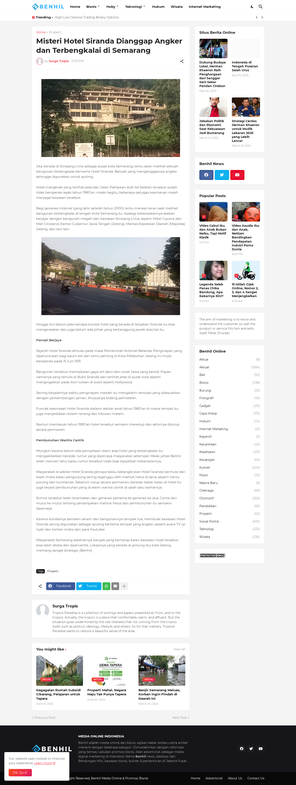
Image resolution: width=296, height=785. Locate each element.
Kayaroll (229, 437)
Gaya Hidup (229, 413)
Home (75, 7)
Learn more (43, 763)
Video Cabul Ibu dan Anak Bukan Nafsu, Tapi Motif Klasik (212, 232)
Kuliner (229, 467)
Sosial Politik (229, 521)
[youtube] (237, 175)
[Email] (115, 586)
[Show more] (124, 586)
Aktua (229, 359)
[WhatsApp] (106, 586)
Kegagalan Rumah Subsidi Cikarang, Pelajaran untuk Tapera (58, 694)
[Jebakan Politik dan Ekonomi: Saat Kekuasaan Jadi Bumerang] (213, 107)
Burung (229, 390)
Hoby (110, 7)
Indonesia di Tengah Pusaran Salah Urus (245, 66)
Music (229, 475)
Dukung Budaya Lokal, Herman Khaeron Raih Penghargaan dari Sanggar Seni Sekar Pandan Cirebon (212, 74)
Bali (229, 375)
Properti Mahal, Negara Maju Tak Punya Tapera (106, 692)
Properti (55, 32)
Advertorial (214, 778)
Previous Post (44, 718)
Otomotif (229, 498)
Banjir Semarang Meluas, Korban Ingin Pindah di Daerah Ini (159, 694)
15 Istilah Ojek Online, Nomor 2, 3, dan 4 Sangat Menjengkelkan (245, 290)
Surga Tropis (65, 606)
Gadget (229, 406)
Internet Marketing (205, 7)
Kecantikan (229, 444)
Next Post (179, 718)
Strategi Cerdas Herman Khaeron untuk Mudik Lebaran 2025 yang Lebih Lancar (245, 131)
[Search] (260, 6)
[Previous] (257, 17)
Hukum (158, 7)
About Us (235, 778)
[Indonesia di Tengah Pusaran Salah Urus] (246, 48)
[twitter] (222, 175)
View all (179, 649)
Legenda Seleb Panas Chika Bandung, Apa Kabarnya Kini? (98, 17)
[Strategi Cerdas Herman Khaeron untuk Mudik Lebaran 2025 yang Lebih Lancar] (246, 107)
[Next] (262, 17)
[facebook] (206, 175)
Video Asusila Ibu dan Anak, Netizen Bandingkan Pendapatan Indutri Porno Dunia (245, 237)
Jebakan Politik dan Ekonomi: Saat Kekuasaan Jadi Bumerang (212, 127)
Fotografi (229, 398)
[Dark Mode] (252, 6)
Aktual (229, 367)
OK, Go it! (20, 773)
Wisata (177, 7)
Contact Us (255, 778)
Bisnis (91, 7)
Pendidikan (229, 506)
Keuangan (229, 460)
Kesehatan (229, 452)
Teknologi (133, 7)
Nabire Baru (229, 483)
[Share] (181, 61)
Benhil (96, 778)
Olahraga (229, 490)
